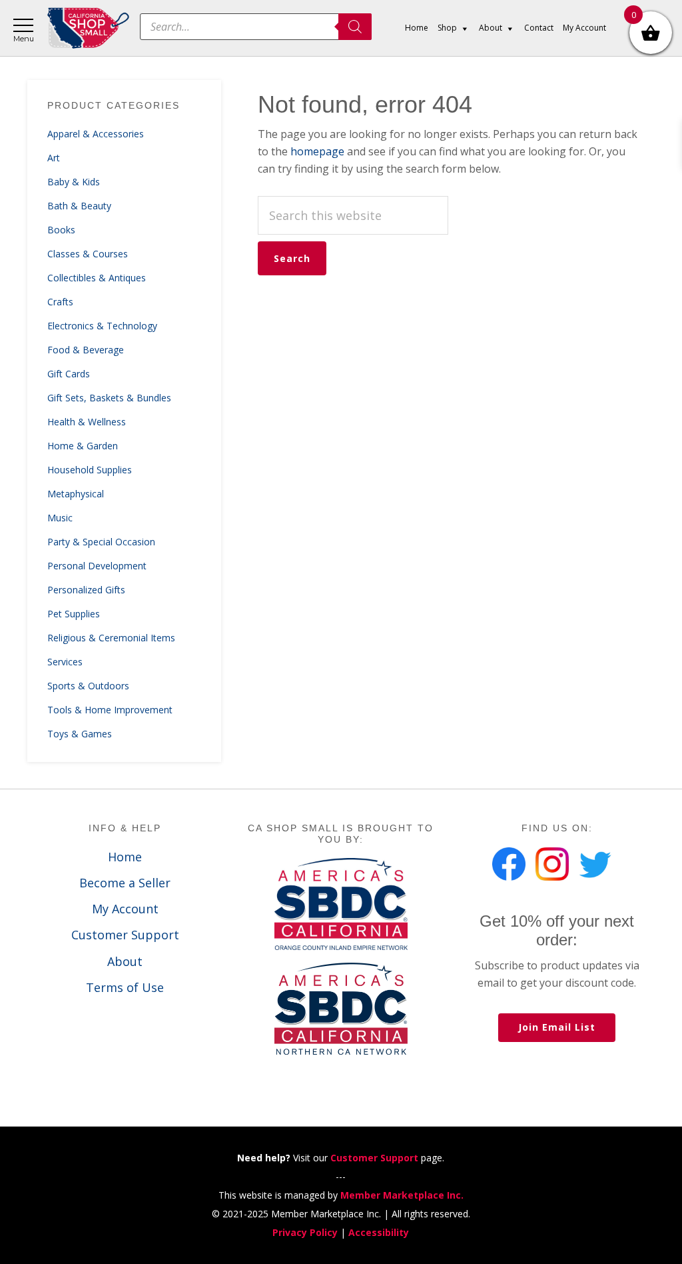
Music (60, 517)
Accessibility (378, 1232)
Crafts (60, 301)
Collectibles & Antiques (96, 277)
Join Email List (556, 1027)
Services (65, 661)
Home (125, 857)
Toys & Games (79, 733)
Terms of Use (125, 987)
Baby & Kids (73, 181)
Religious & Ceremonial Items (111, 637)
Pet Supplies (73, 613)
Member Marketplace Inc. (402, 1195)
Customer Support (125, 935)
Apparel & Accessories (95, 133)
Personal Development (97, 565)
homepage (317, 151)
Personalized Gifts (86, 589)
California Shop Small (88, 28)
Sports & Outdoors (88, 685)
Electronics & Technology (102, 325)
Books (61, 229)
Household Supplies (89, 469)
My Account (125, 909)
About (125, 961)
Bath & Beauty (79, 205)
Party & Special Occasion (101, 541)
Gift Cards (68, 373)
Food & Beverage (85, 349)
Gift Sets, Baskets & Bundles (109, 397)
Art (53, 157)
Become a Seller (124, 883)
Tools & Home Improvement (109, 709)
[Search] (355, 26)
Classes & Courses (87, 253)
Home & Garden (82, 445)
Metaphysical (75, 493)
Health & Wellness (86, 421)
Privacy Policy (305, 1232)
